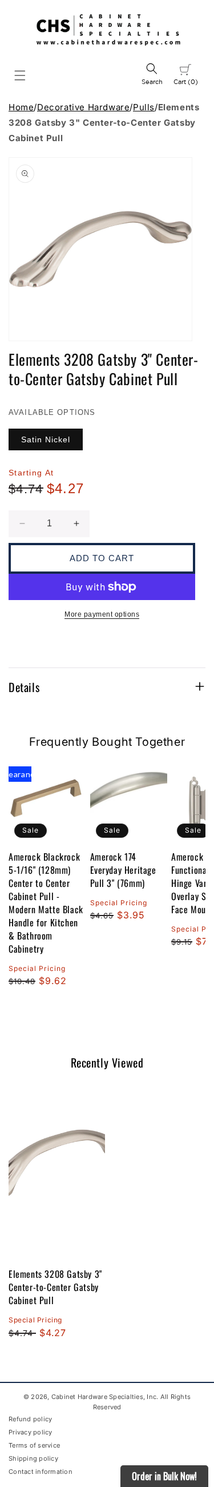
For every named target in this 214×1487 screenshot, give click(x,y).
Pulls (144, 107)
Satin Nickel (45, 439)
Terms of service (34, 1445)
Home (21, 107)
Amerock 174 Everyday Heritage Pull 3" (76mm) (123, 870)
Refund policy (30, 1419)
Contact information (40, 1472)
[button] (20, 75)
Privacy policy (31, 1432)
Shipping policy (33, 1458)
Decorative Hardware (83, 107)
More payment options (101, 614)
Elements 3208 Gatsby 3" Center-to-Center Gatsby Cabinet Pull (55, 1287)
